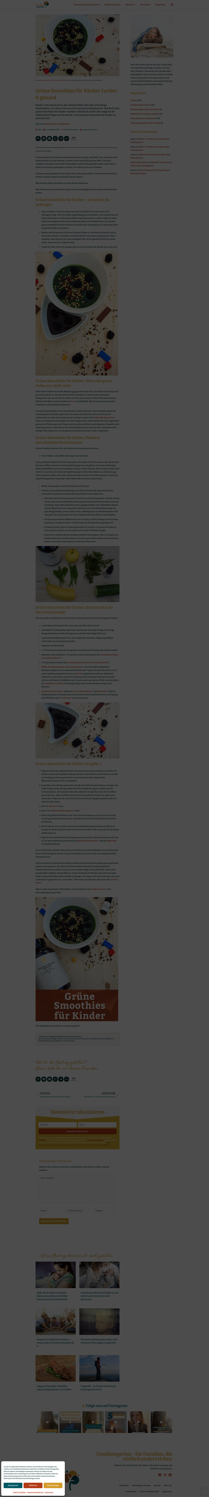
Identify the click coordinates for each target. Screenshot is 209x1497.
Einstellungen (53, 1485)
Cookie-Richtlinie (19, 1492)
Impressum (49, 1492)
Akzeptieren (13, 1485)
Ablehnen (33, 1485)
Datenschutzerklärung (35, 1492)
